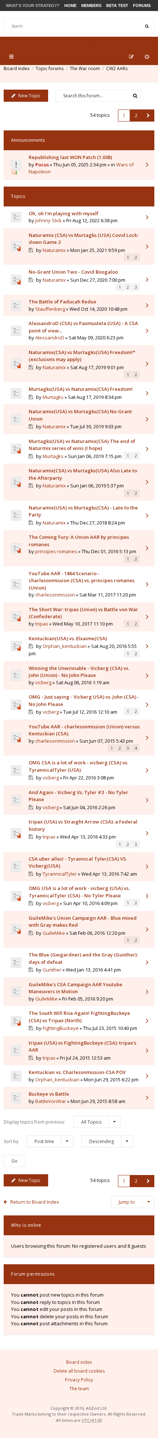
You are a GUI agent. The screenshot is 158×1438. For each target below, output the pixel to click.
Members (91, 5)
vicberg (43, 682)
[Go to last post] (147, 165)
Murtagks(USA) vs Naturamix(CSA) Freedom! (81, 389)
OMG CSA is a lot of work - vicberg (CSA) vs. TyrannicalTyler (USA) (78, 766)
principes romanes (56, 551)
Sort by (29, 1141)
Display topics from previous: (52, 1122)
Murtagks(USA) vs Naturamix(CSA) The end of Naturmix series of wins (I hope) (82, 445)
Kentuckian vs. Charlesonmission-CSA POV (77, 1072)
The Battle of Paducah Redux (62, 301)
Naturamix (54, 250)
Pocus (42, 164)
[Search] (146, 26)
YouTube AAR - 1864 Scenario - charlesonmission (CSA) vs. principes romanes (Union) (81, 580)
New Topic (29, 96)
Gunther (52, 969)
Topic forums (50, 68)
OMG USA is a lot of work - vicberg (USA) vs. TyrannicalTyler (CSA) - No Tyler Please (79, 892)
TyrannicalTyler (60, 874)
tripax (41, 623)
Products (103, 41)
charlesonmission (55, 594)
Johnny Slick (48, 220)
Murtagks (53, 397)
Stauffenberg (50, 309)
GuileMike (54, 933)
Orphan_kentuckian (65, 646)
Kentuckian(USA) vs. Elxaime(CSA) (68, 638)
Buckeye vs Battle (49, 1094)
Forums (142, 5)
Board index (16, 68)
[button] (148, 115)
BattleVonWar (50, 1101)
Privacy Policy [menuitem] (79, 1380)
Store (72, 41)
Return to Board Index (34, 1202)
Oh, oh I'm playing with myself (63, 213)
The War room (85, 68)
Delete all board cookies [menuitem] (79, 1371)
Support (137, 41)
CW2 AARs (117, 68)
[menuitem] (146, 56)
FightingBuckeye (61, 1028)
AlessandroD (49, 337)
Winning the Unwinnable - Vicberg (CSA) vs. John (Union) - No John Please (79, 672)
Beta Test (117, 5)
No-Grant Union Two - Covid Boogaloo (73, 272)
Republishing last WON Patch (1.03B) (70, 157)
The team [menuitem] (79, 1388)
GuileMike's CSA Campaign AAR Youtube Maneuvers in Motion (75, 988)
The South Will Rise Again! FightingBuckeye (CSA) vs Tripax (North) (79, 1017)
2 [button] (136, 115)
